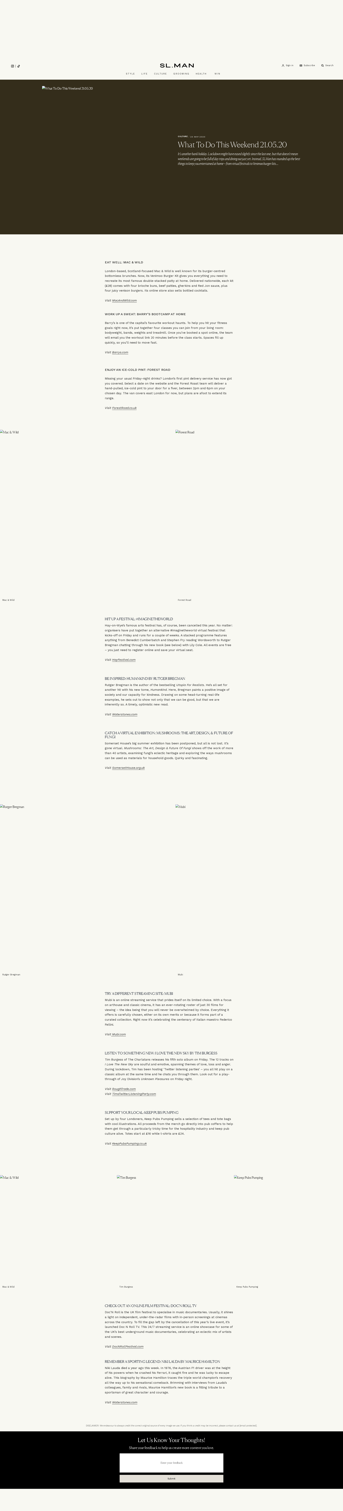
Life (144, 73)
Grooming (181, 73)
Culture (160, 73)
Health (201, 73)
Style (130, 73)
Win (217, 73)
